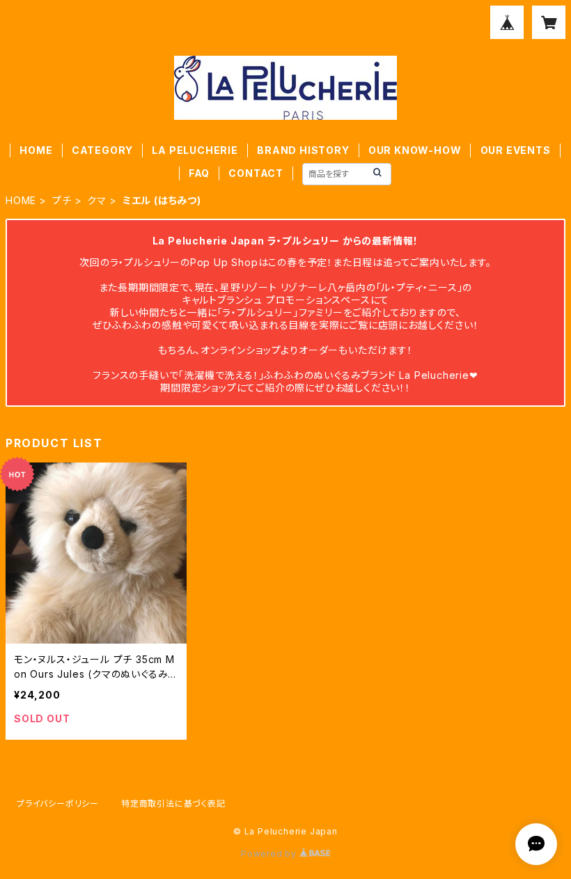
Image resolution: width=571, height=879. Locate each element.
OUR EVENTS (515, 150)
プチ (62, 200)
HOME (35, 150)
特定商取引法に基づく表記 (173, 803)
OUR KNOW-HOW (415, 150)
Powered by (270, 853)
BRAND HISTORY (303, 150)
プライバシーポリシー (58, 803)
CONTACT (255, 173)
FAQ (199, 173)
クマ (97, 200)
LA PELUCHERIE (194, 150)
